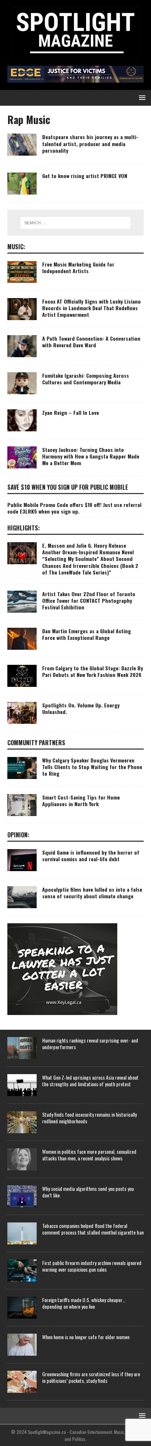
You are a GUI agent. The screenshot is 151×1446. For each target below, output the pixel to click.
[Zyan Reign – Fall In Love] (22, 420)
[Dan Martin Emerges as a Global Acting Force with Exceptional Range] (22, 639)
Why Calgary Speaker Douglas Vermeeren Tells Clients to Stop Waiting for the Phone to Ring (92, 766)
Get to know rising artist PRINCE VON (84, 176)
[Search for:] (75, 223)
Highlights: (23, 527)
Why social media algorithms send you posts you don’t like (88, 1192)
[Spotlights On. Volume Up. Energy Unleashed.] (22, 713)
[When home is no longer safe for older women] (22, 1345)
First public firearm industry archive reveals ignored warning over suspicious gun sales (91, 1266)
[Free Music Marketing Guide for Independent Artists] (22, 272)
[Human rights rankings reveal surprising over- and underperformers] (22, 1048)
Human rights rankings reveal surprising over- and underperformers (90, 1043)
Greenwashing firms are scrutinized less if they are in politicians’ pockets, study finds (91, 1377)
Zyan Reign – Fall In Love (70, 412)
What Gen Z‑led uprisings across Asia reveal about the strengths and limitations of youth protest (90, 1080)
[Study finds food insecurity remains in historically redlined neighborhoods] (22, 1122)
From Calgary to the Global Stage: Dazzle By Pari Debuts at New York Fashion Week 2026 (92, 671)
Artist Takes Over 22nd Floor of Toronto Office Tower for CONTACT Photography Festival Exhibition (88, 600)
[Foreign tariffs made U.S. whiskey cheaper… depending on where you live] (22, 1308)
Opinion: (18, 834)
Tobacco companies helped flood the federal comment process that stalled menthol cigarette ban (93, 1229)
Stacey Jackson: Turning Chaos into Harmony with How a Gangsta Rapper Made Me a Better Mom (90, 456)
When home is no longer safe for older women (85, 1337)
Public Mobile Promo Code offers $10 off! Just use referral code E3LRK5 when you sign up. (74, 508)
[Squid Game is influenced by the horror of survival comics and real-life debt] (22, 860)
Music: (16, 246)
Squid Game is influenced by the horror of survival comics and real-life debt (90, 855)
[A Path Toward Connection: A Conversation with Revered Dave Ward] (22, 346)
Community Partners (36, 742)
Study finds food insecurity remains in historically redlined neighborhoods (89, 1117)
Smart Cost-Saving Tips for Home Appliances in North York (81, 800)
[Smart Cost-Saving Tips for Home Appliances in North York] (22, 805)
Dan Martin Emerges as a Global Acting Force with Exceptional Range (86, 634)
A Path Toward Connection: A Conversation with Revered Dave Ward (91, 341)
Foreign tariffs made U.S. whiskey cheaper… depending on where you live (83, 1303)
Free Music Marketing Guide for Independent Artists (78, 267)
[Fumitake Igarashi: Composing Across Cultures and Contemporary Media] (22, 383)
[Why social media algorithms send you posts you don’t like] (22, 1196)
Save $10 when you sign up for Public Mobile (67, 487)
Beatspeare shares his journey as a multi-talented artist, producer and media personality (90, 143)
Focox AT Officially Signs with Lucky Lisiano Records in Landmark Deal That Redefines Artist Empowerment (91, 307)
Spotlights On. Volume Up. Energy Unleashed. (80, 708)
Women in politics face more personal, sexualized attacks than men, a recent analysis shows (89, 1155)
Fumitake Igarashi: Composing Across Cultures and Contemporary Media (85, 379)
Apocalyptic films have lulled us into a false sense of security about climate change (92, 892)
